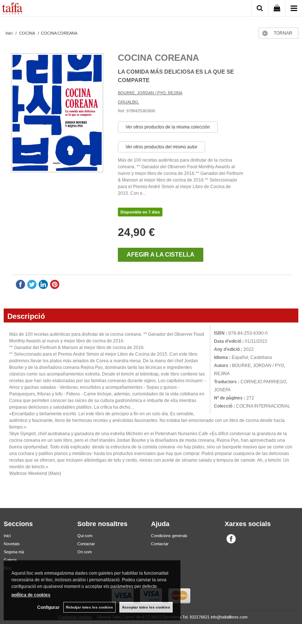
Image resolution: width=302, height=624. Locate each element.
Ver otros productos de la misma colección (168, 127)
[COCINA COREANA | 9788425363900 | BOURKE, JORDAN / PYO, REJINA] (57, 113)
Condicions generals (169, 535)
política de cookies (30, 594)
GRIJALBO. (128, 102)
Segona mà (14, 552)
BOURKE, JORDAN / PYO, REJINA (150, 93)
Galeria (10, 560)
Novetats (12, 544)
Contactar (86, 544)
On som (84, 552)
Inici (7, 535)
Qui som (84, 535)
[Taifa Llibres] (12, 9)
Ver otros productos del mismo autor (161, 146)
